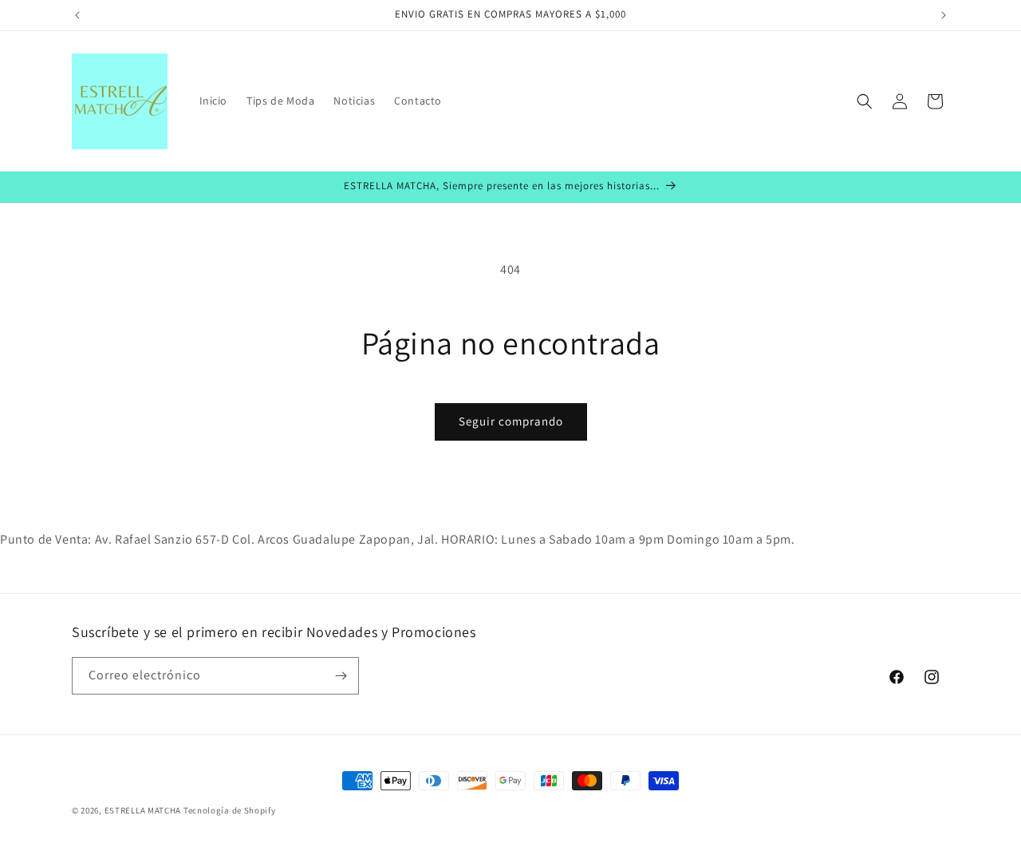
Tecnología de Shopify (229, 810)
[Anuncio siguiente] (943, 15)
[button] (864, 101)
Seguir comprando (511, 421)
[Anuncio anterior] (77, 15)
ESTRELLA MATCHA (143, 810)
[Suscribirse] (340, 676)
